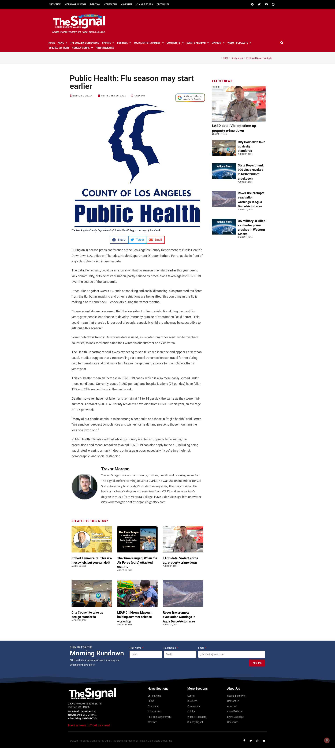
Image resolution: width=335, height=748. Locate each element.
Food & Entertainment (147, 42)
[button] (282, 42)
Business (122, 42)
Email (201, 647)
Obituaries (163, 4)
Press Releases (105, 47)
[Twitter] (259, 4)
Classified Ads (144, 4)
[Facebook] (252, 4)
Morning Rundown (75, 4)
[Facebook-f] (244, 740)
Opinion (216, 42)
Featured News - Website (259, 58)
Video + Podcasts (237, 42)
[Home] (219, 58)
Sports (106, 42)
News (61, 42)
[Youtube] (266, 4)
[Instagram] (273, 4)
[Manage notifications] (327, 740)
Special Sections (59, 47)
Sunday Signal (81, 47)
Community (173, 42)
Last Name (170, 647)
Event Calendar (196, 42)
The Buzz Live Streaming (84, 42)
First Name (135, 647)
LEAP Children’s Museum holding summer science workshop (134, 617)
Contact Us (110, 4)
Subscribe (55, 4)
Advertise (126, 4)
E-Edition (95, 4)
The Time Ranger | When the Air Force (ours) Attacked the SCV (137, 562)
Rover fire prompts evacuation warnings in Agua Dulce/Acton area (179, 617)
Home (52, 42)
